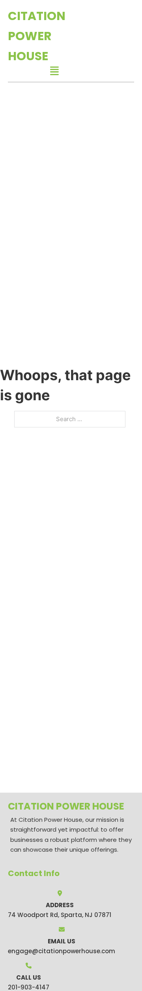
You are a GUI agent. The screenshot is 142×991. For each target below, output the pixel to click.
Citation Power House (36, 36)
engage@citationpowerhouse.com (61, 951)
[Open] (54, 71)
